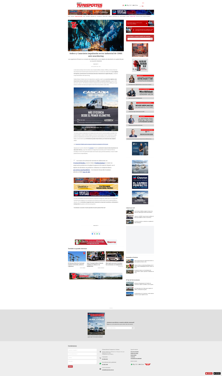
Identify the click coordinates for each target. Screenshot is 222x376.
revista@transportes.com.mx (108, 369)
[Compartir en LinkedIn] (99, 234)
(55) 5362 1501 (105, 359)
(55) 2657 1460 (105, 364)
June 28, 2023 (86, 172)
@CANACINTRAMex (79, 163)
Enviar (70, 366)
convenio (91, 148)
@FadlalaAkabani (99, 163)
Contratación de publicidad (136, 358)
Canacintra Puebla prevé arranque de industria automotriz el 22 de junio (92, 144)
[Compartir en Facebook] (92, 234)
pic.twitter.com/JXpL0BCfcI (81, 170)
